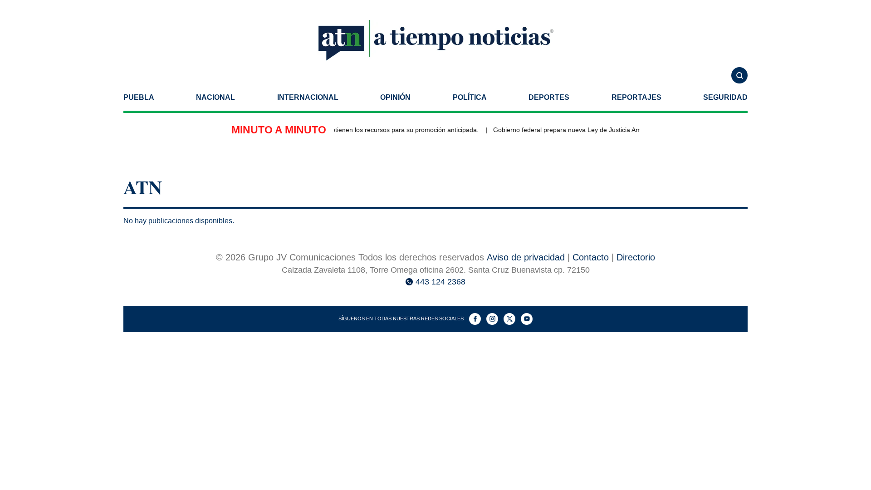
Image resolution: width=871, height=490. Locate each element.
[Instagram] (492, 319)
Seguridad (725, 97)
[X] (509, 319)
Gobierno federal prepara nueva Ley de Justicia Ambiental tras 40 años (592, 129)
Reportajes (636, 97)
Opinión (395, 97)
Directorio (636, 257)
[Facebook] (475, 319)
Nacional (215, 97)
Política (470, 97)
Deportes (548, 97)
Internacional (307, 97)
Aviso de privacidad (526, 257)
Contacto (591, 257)
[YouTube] (527, 319)
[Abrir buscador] (739, 75)
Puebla (138, 97)
